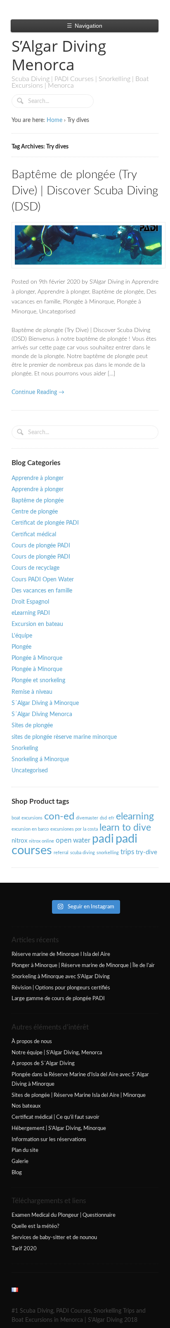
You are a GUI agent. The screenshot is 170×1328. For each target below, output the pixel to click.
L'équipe (22, 636)
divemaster (87, 818)
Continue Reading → (38, 392)
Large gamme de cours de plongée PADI (58, 998)
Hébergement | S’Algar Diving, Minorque (59, 1128)
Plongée (21, 647)
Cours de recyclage (35, 568)
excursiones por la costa (74, 829)
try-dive (146, 852)
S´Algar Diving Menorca (42, 714)
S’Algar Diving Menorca (59, 55)
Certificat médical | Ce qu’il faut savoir (55, 1117)
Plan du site (25, 1150)
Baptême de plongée (118, 292)
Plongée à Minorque (88, 302)
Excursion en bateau (37, 624)
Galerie (20, 1161)
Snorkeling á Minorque (40, 759)
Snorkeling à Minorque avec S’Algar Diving (61, 976)
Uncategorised (57, 312)
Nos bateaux (26, 1105)
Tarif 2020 (24, 1248)
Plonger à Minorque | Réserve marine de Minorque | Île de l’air (83, 965)
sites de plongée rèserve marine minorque (64, 737)
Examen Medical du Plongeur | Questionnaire (64, 1215)
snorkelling (108, 852)
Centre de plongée (35, 512)
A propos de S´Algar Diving (43, 1063)
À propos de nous (32, 1041)
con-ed (59, 817)
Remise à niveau (32, 692)
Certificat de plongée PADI (45, 523)
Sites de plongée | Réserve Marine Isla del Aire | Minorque (79, 1095)
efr (111, 818)
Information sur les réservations (49, 1139)
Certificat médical (34, 534)
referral (61, 852)
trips (127, 851)
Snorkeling (25, 748)
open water (73, 840)
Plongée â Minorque (37, 658)
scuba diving (82, 852)
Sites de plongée (32, 725)
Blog (17, 1172)
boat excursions (27, 818)
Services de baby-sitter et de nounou (54, 1237)
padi (103, 839)
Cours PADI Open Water (43, 580)
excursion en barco (30, 829)
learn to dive (125, 827)
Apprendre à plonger (63, 292)
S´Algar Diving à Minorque (45, 703)
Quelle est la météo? (35, 1226)
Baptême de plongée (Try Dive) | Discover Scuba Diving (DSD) (85, 191)
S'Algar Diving (107, 282)
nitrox (19, 841)
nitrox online (41, 841)
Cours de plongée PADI (41, 546)
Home (54, 120)
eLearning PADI (31, 613)
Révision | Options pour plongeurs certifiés (61, 987)
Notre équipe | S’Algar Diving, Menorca (57, 1052)
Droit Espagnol (30, 602)
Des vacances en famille (42, 591)
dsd (103, 818)
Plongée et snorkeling (38, 680)
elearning (135, 816)
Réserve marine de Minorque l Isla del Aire (61, 954)
